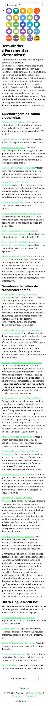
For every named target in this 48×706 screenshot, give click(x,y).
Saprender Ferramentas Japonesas (18, 617)
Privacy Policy (35, 693)
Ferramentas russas (11, 665)
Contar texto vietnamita (13, 202)
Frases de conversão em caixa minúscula (21, 213)
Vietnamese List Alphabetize (15, 256)
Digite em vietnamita (11, 139)
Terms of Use (18, 696)
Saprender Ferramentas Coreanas (18, 643)
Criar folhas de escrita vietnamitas (18, 536)
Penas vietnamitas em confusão (17, 436)
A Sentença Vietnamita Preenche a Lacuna (22, 362)
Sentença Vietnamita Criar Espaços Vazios (21, 398)
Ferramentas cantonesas (13, 654)
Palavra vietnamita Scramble (15, 474)
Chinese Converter (10, 628)
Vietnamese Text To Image (14, 122)
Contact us (31, 696)
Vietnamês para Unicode (13, 147)
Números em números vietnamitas (18, 167)
